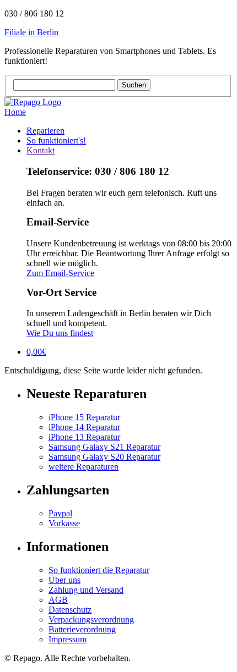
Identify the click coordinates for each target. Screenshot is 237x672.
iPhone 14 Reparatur (84, 427)
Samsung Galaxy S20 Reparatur (104, 456)
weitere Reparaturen (83, 466)
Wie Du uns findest (59, 333)
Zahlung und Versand (86, 589)
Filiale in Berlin (31, 32)
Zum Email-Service (60, 273)
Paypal (60, 513)
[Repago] (32, 102)
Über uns (64, 580)
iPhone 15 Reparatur (84, 417)
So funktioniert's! (56, 140)
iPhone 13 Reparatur (84, 437)
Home (15, 112)
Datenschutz (70, 609)
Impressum (68, 639)
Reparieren (45, 130)
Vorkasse (64, 523)
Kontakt (40, 150)
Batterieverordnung (82, 629)
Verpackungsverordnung (91, 619)
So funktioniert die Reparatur (99, 570)
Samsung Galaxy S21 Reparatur (104, 446)
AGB (58, 599)
